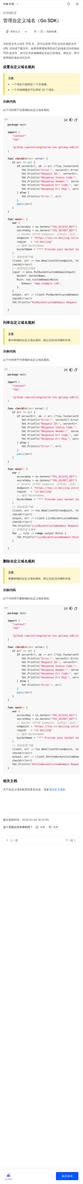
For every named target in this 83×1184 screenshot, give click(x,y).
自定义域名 (58, 789)
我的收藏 (52, 31)
